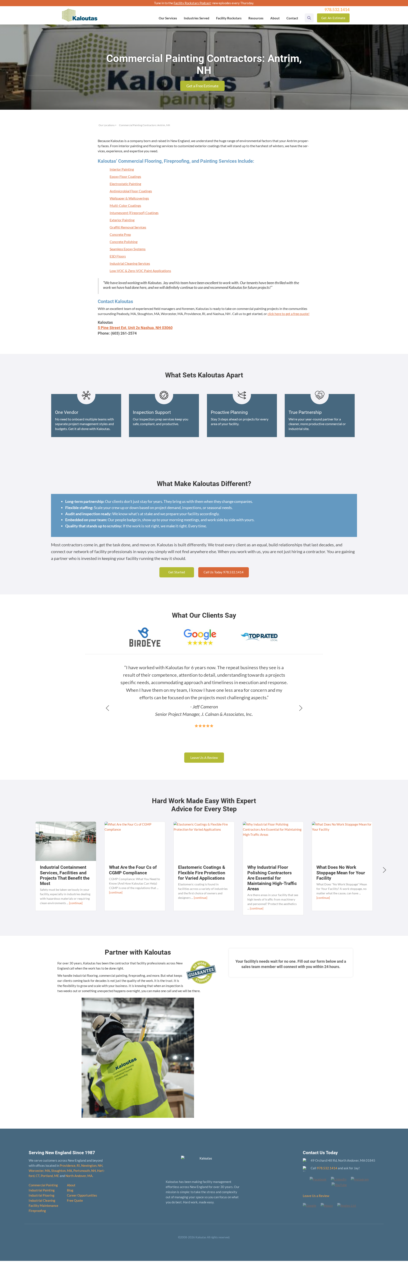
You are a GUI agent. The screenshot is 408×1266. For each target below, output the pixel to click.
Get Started (176, 572)
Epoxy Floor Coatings (125, 176)
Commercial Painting (43, 1185)
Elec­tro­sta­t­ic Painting (125, 184)
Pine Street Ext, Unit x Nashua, (135, 327)
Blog (70, 1190)
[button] (167, 18)
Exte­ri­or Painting (122, 220)
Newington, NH (91, 1165)
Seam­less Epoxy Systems (128, 249)
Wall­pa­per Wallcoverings (129, 198)
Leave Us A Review (204, 757)
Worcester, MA (39, 1170)
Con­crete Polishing (123, 242)
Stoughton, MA (61, 1170)
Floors (118, 256)
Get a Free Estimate (202, 85)
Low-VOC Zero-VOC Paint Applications (140, 271)
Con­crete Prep (120, 234)
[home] (79, 12)
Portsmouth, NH (84, 1170)
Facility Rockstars (229, 18)
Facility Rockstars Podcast (192, 3)
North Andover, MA (78, 1176)
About (71, 1185)
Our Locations (107, 125)
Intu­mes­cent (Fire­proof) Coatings (134, 213)
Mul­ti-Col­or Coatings (125, 205)
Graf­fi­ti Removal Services (128, 227)
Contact (292, 18)
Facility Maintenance (43, 1205)
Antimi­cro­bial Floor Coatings (131, 191)
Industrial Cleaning (42, 1200)
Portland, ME (50, 1176)
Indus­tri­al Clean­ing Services (130, 263)
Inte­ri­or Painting (122, 169)
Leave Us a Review (316, 1196)
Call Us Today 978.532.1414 (224, 572)
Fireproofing (37, 1211)
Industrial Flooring (41, 1195)
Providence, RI (70, 1165)
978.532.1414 (327, 1168)
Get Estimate (333, 18)
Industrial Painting (42, 1190)
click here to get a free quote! (288, 314)
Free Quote (75, 1200)
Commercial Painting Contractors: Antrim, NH (144, 125)
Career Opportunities (82, 1195)
